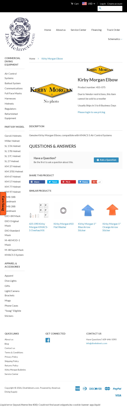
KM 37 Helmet (13, 166)
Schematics (114, 38)
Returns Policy (11, 365)
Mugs (8, 300)
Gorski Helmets (13, 135)
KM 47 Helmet (13, 176)
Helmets (9, 103)
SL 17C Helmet (13, 156)
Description (36, 126)
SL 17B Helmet (13, 151)
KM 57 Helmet (13, 181)
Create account (114, 3)
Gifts (7, 285)
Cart (76, 3)
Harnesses (10, 98)
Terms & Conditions (14, 352)
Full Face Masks (13, 93)
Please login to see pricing (91, 112)
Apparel (9, 275)
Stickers (9, 315)
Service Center (78, 29)
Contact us (10, 348)
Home (47, 29)
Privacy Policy (11, 357)
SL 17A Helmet (13, 145)
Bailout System (13, 83)
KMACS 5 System (14, 254)
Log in (103, 3)
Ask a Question (107, 159)
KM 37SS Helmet (14, 171)
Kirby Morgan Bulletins (15, 369)
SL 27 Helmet (12, 161)
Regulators (10, 108)
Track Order (113, 29)
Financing (96, 29)
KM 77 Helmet (13, 186)
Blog (7, 344)
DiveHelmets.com (31, 388)
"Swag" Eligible (13, 310)
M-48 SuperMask (14, 249)
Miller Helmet (12, 140)
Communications (14, 88)
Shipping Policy (12, 361)
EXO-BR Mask (12, 215)
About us (61, 29)
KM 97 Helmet (13, 191)
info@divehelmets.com (96, 343)
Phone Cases (11, 305)
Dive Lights (11, 280)
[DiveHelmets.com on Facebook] (47, 340)
